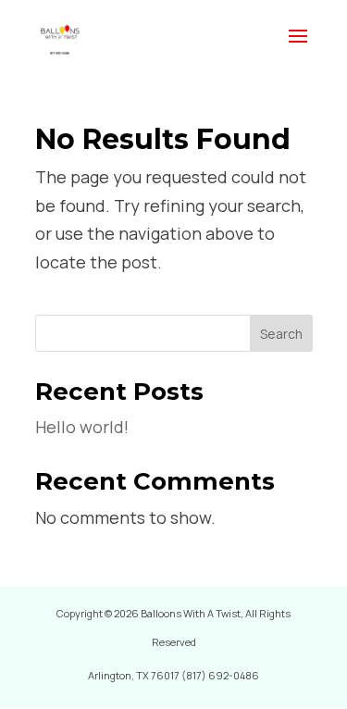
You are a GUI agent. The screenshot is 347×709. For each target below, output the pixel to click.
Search (281, 333)
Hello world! (82, 427)
